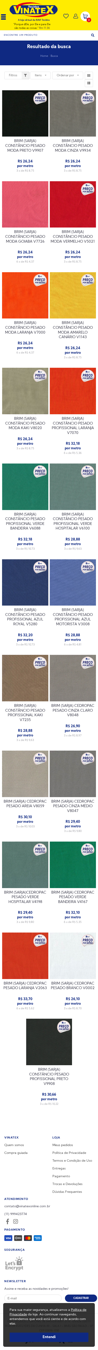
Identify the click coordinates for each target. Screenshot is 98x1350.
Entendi (49, 1337)
